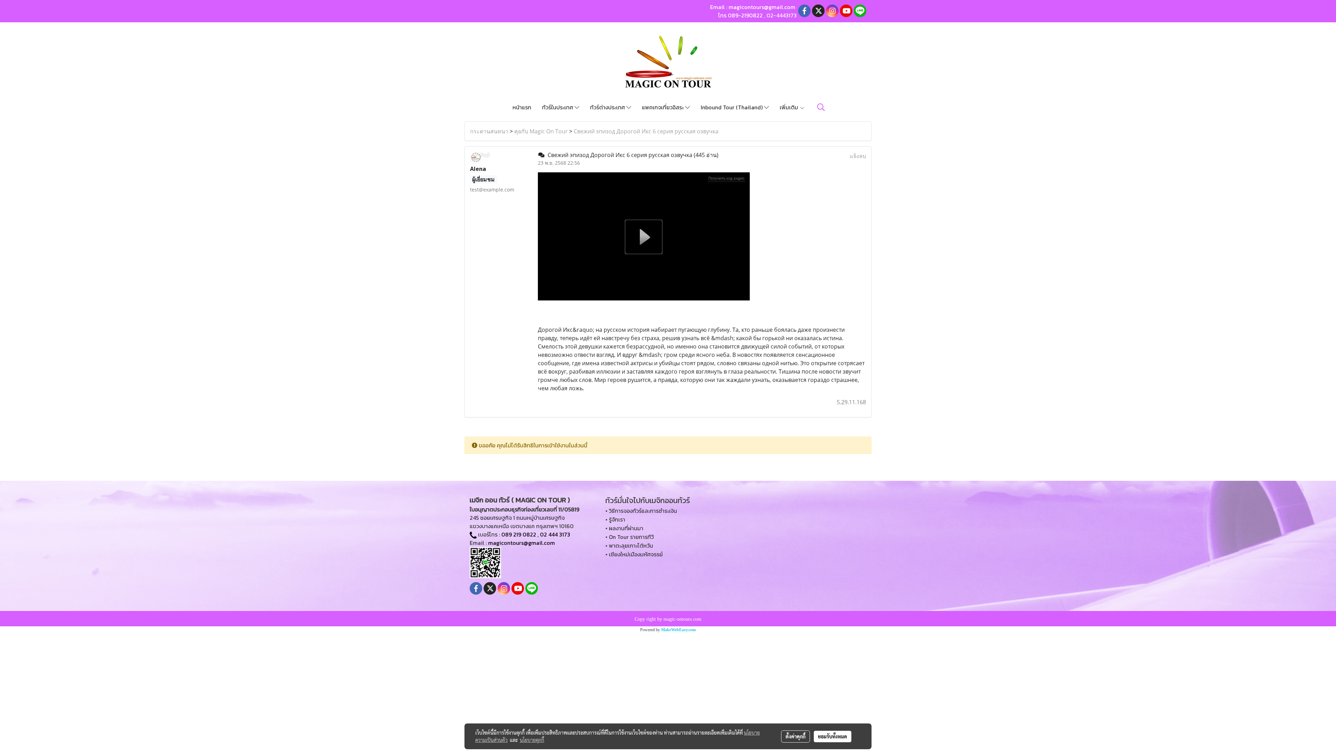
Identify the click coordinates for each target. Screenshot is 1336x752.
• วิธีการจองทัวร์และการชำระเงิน (641, 511)
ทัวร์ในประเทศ (558, 107)
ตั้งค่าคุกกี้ (795, 736)
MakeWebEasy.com (678, 629)
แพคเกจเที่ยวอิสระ (663, 107)
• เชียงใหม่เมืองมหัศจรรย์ (634, 554)
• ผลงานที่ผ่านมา (624, 528)
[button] (821, 107)
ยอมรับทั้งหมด (832, 736)
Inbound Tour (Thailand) (732, 107)
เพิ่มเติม (790, 107)
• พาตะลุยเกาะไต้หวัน (629, 545)
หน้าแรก (521, 107)
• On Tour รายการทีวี (629, 537)
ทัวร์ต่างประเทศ (608, 107)
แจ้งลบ (858, 156)
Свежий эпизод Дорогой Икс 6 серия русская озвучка (646, 131)
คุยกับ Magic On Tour (541, 131)
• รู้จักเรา (615, 519)
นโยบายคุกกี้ (532, 740)
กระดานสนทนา (489, 131)
